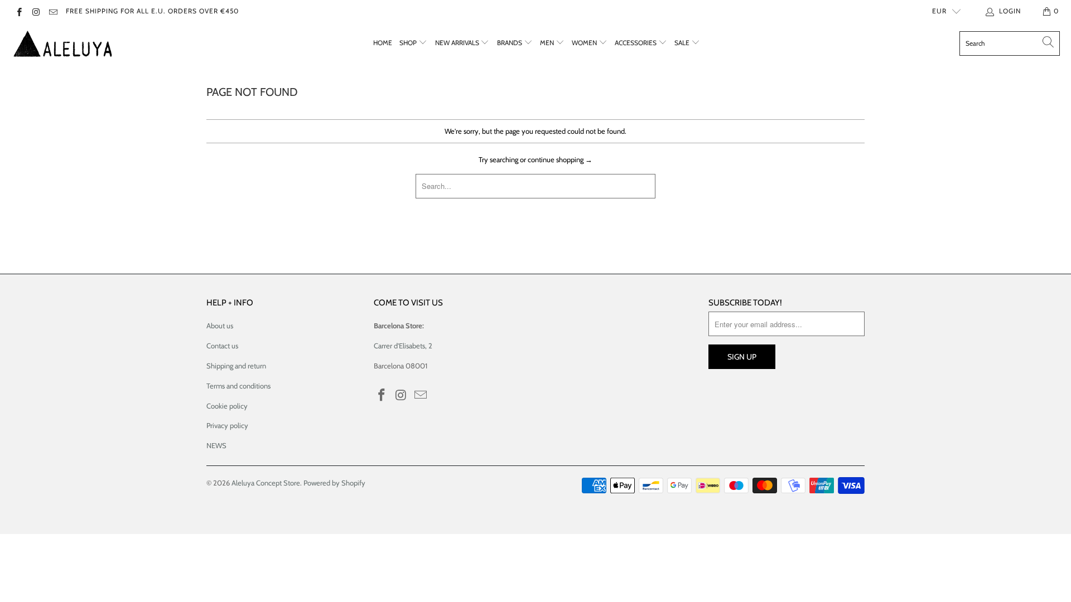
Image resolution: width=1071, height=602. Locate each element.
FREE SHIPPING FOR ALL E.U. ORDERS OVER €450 (152, 11)
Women (585, 42)
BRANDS (510, 42)
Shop (408, 42)
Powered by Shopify (334, 482)
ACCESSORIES (636, 42)
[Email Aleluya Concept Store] (52, 11)
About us (219, 325)
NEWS (216, 445)
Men (548, 42)
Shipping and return (236, 365)
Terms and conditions (238, 385)
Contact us (222, 345)
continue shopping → (560, 159)
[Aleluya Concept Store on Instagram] (35, 11)
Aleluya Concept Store (265, 482)
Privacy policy (227, 425)
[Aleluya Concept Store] (62, 43)
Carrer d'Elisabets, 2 (403, 345)
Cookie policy (227, 405)
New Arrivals (458, 42)
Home (382, 42)
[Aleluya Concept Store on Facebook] (18, 11)
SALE (682, 42)
